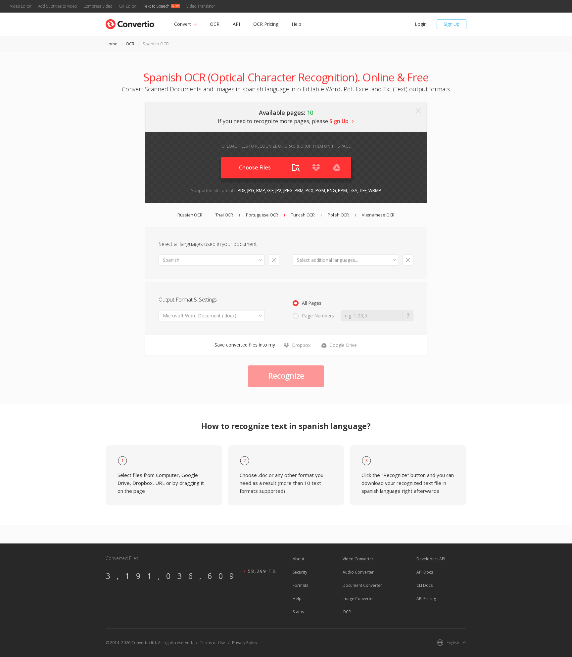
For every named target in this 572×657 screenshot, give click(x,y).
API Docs (424, 572)
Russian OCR (190, 215)
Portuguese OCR (262, 215)
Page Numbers (318, 315)
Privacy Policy (244, 642)
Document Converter (362, 585)
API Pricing (426, 598)
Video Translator (200, 6)
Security (300, 572)
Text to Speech (156, 6)
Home (112, 44)
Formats (300, 585)
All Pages (311, 303)
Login (420, 24)
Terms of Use (212, 642)
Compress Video (97, 6)
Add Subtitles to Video (57, 6)
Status (298, 612)
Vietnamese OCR (378, 215)
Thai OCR (224, 215)
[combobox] (212, 260)
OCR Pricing (265, 24)
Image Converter (358, 598)
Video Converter (358, 559)
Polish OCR (338, 215)
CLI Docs (424, 585)
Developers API (430, 559)
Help (296, 24)
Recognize (286, 375)
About (298, 559)
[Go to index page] (130, 23)
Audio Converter (358, 572)
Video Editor (20, 6)
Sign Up (451, 24)
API (236, 24)
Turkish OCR (303, 215)
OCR (214, 24)
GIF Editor (127, 6)
